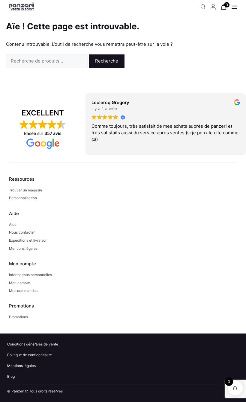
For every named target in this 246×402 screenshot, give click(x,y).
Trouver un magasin (25, 190)
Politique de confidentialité (29, 355)
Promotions (18, 317)
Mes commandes (23, 290)
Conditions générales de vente (32, 344)
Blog (11, 376)
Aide (12, 224)
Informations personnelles (30, 274)
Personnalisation (23, 198)
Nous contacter (22, 232)
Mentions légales (23, 248)
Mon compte (19, 283)
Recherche (106, 61)
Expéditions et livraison (28, 240)
